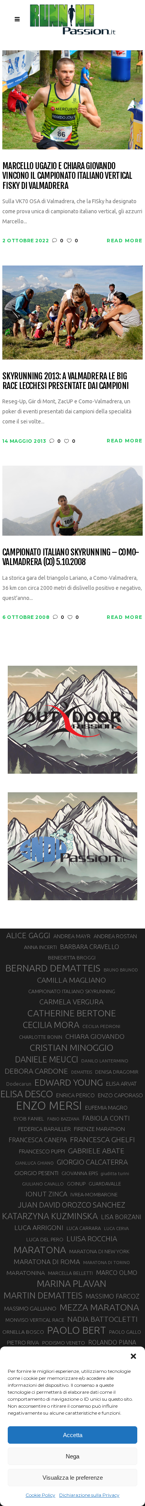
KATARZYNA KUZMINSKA (50, 1216)
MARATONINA (25, 1272)
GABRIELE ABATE (96, 1150)
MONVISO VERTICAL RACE (34, 1320)
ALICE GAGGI (28, 935)
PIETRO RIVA (23, 1342)
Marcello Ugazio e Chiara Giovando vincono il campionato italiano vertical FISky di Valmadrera (67, 175)
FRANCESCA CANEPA (38, 1139)
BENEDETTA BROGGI (72, 957)
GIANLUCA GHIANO (34, 1163)
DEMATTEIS (81, 1072)
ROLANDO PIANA (112, 1342)
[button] (133, 1356)
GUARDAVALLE (105, 1183)
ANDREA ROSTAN (115, 936)
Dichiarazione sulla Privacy (89, 1495)
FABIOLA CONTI (106, 1118)
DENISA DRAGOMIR (116, 1071)
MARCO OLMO (116, 1272)
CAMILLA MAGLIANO (71, 980)
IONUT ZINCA (46, 1194)
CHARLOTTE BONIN (40, 1037)
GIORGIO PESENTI (36, 1173)
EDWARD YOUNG (68, 1082)
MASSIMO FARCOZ (112, 1296)
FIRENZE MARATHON (99, 1129)
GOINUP (76, 1183)
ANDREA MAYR (71, 936)
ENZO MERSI (49, 1106)
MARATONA (40, 1250)
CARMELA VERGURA (71, 1002)
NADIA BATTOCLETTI (102, 1319)
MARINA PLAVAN (71, 1283)
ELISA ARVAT (121, 1083)
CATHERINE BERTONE (71, 1013)
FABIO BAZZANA (63, 1119)
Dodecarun (18, 1083)
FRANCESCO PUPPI (42, 1151)
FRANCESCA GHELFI (102, 1139)
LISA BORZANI (121, 1216)
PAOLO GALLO (125, 1332)
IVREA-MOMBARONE (94, 1194)
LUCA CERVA (116, 1228)
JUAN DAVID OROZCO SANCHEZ (71, 1205)
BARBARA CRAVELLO (89, 946)
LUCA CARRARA (84, 1228)
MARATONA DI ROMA (47, 1261)
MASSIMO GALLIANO (30, 1308)
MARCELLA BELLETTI (70, 1273)
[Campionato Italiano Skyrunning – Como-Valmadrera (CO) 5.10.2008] (72, 500)
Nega (72, 1456)
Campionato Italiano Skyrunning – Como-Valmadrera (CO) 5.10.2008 (70, 557)
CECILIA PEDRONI (101, 1026)
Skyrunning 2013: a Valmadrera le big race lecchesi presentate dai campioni (65, 381)
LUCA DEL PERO (44, 1239)
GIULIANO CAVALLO (43, 1183)
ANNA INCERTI (40, 947)
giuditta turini (115, 1173)
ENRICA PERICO (75, 1095)
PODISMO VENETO (63, 1342)
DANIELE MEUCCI (46, 1059)
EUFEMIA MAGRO (106, 1107)
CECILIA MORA (51, 1025)
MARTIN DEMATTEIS (42, 1295)
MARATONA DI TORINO (106, 1262)
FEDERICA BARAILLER (44, 1129)
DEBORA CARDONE (36, 1071)
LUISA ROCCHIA (92, 1238)
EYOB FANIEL (29, 1119)
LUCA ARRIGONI (38, 1227)
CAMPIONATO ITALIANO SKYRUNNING (71, 991)
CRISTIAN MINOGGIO (71, 1047)
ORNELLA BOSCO (23, 1332)
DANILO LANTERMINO (104, 1060)
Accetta (72, 1435)
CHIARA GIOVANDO (95, 1036)
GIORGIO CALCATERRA (92, 1162)
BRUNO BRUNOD (121, 970)
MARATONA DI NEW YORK (99, 1251)
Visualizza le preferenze (73, 1477)
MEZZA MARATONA (99, 1307)
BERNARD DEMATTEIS (53, 968)
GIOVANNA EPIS (79, 1173)
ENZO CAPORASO (120, 1095)
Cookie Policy (40, 1495)
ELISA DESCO (26, 1094)
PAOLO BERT (76, 1330)
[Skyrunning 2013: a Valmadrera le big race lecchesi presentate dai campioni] (72, 311)
